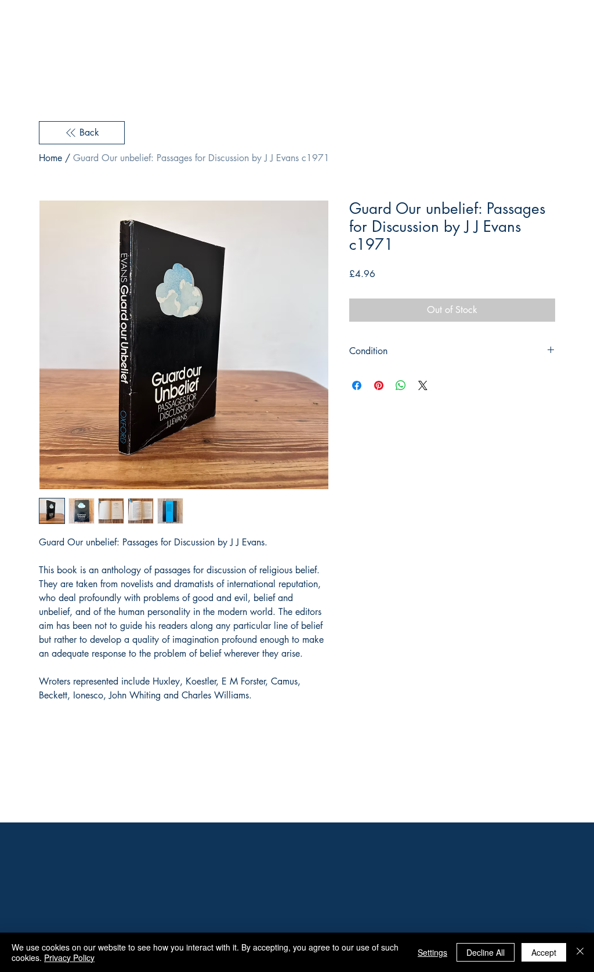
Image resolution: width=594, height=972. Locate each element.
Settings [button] (432, 952)
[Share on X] (423, 385)
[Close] (580, 952)
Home (50, 158)
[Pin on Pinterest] (379, 385)
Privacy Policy (69, 957)
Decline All (485, 952)
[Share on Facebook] (357, 385)
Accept (543, 952)
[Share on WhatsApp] (401, 385)
